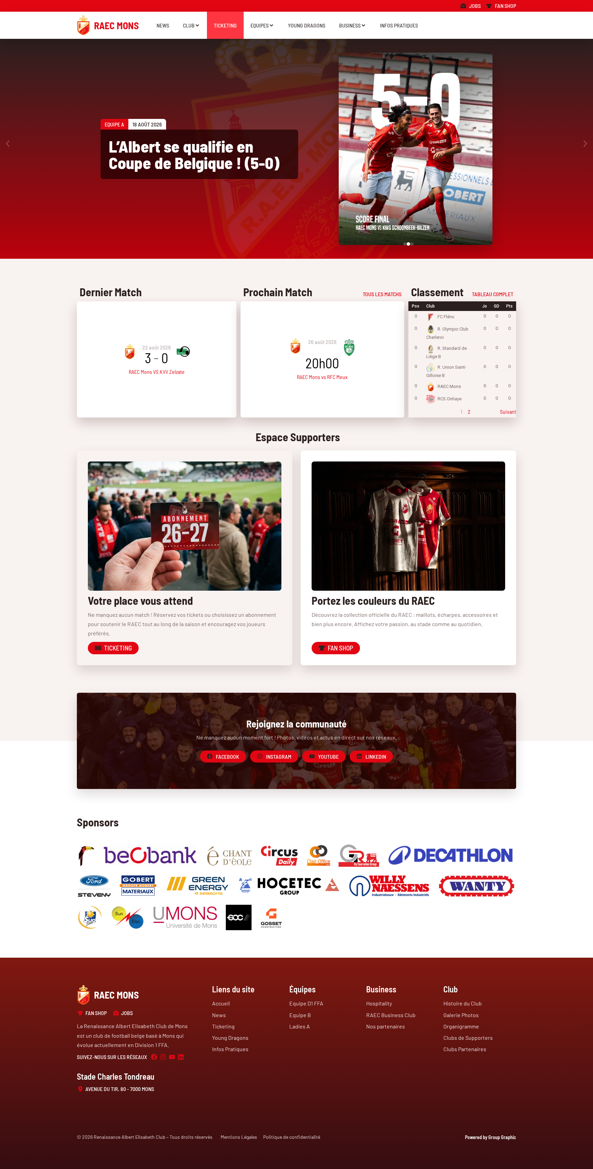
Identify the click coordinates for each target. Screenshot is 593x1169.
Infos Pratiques (399, 25)
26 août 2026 (322, 341)
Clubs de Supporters (468, 1037)
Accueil (221, 1003)
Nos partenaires (385, 1026)
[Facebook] (154, 1057)
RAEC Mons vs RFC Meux (322, 377)
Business (350, 25)
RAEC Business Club (391, 1015)
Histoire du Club (462, 1003)
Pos (415, 306)
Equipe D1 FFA (306, 1003)
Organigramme (461, 1026)
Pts (509, 306)
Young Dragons (306, 25)
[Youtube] (172, 1057)
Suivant (508, 411)
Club (189, 25)
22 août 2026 (156, 347)
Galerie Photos (461, 1015)
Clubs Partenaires (464, 1049)
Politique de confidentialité (291, 1137)
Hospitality (379, 1003)
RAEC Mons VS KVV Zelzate (157, 371)
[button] (7, 144)
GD (496, 306)
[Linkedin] (181, 1057)
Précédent (419, 411)
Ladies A (299, 1026)
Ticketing (225, 25)
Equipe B (300, 1015)
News (162, 25)
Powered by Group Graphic (490, 1137)
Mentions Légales (239, 1137)
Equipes (260, 25)
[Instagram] (163, 1057)
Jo (484, 306)
